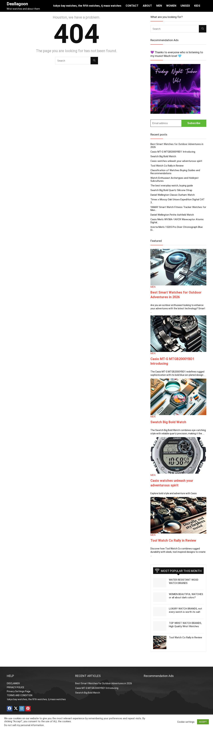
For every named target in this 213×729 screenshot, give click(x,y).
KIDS (197, 5)
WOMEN (171, 5)
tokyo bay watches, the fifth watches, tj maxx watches (87, 5)
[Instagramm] (21, 708)
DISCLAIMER (13, 683)
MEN (159, 5)
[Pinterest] (28, 708)
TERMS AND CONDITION (19, 695)
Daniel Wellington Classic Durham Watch (172, 194)
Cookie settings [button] (186, 721)
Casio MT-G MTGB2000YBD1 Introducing (172, 151)
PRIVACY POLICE (15, 687)
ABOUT (147, 5)
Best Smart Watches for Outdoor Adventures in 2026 (103, 683)
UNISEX (185, 5)
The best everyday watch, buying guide (171, 185)
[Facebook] (9, 708)
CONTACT (132, 5)
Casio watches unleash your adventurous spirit (176, 161)
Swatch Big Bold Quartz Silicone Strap (171, 190)
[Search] (94, 60)
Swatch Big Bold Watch (163, 156)
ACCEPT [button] (203, 722)
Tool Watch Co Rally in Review (167, 165)
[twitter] (15, 708)
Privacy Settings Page (18, 691)
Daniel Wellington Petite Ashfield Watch (172, 214)
